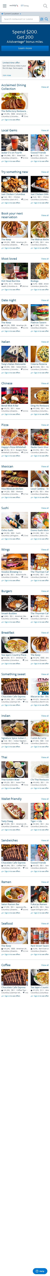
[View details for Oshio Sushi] (14, 520)
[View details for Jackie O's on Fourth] (14, 142)
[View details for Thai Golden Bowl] (14, 769)
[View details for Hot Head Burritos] (14, 271)
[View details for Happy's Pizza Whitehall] (14, 437)
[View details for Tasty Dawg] (14, 811)
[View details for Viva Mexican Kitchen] (14, 478)
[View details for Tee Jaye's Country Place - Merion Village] (14, 645)
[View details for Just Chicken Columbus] (14, 184)
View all (45, 87)
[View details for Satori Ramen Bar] (14, 894)
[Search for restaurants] (45, 6)
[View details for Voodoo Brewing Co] (14, 562)
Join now (7, 75)
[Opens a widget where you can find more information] (40, 1271)
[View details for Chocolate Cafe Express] (14, 686)
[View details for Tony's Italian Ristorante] (14, 354)
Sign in (7, 120)
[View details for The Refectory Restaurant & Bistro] (14, 101)
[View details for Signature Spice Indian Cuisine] (14, 728)
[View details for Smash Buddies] (14, 603)
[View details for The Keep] (14, 229)
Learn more (25, 48)
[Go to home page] (19, 5)
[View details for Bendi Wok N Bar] (14, 395)
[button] (5, 6)
